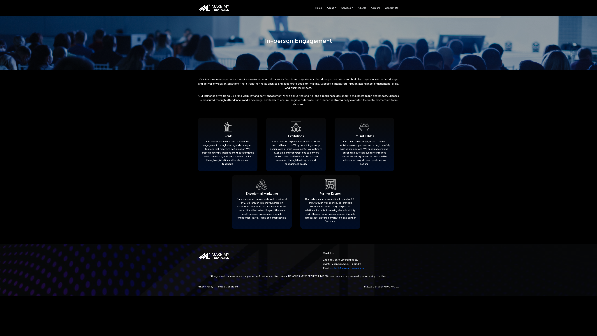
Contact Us (391, 7)
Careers (375, 7)
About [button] (331, 7)
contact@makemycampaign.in (347, 268)
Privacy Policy (206, 286)
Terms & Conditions (227, 286)
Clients (362, 7)
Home (318, 7)
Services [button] (346, 7)
